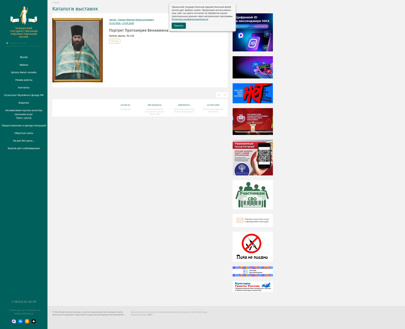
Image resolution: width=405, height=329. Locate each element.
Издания (24, 103)
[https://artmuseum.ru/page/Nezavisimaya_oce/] (253, 223)
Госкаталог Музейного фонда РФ (24, 95)
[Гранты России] (253, 289)
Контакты (23, 87)
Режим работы (23, 80)
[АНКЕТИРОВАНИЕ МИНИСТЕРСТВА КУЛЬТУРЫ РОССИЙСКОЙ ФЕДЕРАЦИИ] (253, 160)
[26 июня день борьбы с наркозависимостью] (253, 249)
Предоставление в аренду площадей (24, 125)
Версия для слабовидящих (24, 148)
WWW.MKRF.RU (184, 105)
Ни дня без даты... (23, 141)
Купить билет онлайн (24, 72)
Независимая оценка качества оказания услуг (23, 112)
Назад (114, 41)
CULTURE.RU (125, 105)
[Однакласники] (27, 321)
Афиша (23, 65)
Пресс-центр (23, 118)
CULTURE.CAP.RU (213, 105)
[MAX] (14, 321)
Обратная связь (23, 133)
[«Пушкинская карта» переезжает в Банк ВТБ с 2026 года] (253, 69)
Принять (179, 26)
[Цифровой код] (253, 35)
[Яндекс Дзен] (33, 321)
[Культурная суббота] (253, 274)
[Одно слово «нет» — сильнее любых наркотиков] (253, 95)
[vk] (20, 321)
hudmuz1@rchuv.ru (23, 313)
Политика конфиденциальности (190, 19)
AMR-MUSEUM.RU (155, 105)
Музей (24, 57)
